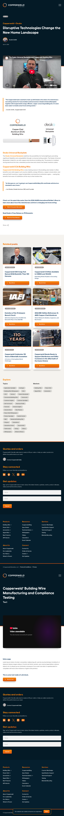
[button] (60, 5)
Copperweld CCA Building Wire (13, 170)
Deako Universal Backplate (14, 156)
